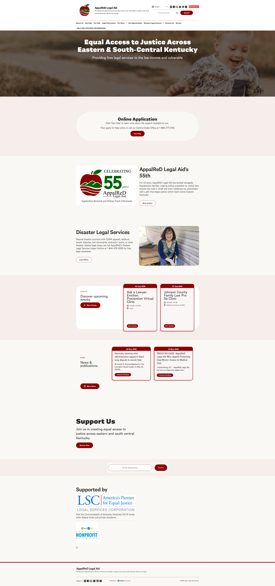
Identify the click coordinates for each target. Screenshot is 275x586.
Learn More (83, 259)
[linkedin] (183, 6)
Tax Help (97, 23)
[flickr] (180, 6)
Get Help (88, 23)
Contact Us (169, 23)
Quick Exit (192, 6)
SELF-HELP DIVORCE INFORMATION (91, 28)
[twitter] (171, 6)
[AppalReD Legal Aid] (84, 10)
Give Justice (147, 203)
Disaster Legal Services (153, 23)
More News (91, 386)
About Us (79, 23)
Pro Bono (121, 23)
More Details (133, 326)
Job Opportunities (135, 23)
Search (186, 12)
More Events (92, 305)
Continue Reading (124, 375)
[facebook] (174, 6)
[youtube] (177, 6)
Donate (178, 23)
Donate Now (84, 445)
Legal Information (109, 23)
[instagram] (186, 6)
